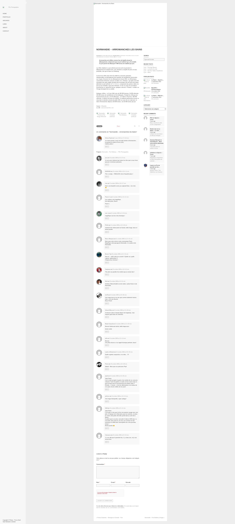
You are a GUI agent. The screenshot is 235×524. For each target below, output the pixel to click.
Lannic (152, 165)
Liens (5, 24)
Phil (151, 118)
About (5, 27)
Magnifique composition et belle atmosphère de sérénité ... (156, 159)
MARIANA (108, 171)
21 (134, 126)
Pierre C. (107, 197)
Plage (136, 55)
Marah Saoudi (109, 324)
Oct (116, 56)
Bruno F (107, 254)
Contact (6, 31)
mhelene (152, 152)
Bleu (133, 55)
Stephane (107, 269)
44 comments (155, 83)
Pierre (104, 55)
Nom (98, 482)
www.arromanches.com (107, 107)
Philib (107, 225)
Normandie (110, 55)
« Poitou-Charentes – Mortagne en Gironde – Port (109, 517)
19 (118, 56)
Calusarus (108, 435)
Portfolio (6, 17)
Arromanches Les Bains (102, 56)
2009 (120, 56)
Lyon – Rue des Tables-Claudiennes (153, 70)
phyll (106, 376)
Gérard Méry (108, 310)
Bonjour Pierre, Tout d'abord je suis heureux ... (156, 172)
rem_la (107, 213)
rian (106, 183)
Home (5, 13)
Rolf (106, 281)
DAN (106, 408)
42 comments (155, 99)
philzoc (107, 396)
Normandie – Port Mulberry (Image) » (154, 517)
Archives (6, 20)
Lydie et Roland (109, 352)
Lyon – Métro (147, 72)
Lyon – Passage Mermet (150, 67)
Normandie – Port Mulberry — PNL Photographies (115, 152)
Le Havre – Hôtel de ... (157, 95)
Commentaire (100, 464)
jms (106, 157)
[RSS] (13, 3)
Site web (128, 482)
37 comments (155, 92)
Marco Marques (109, 238)
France (111, 56)
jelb (106, 338)
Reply (107, 146)
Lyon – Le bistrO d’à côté (150, 69)
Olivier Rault (108, 138)
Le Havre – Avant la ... (157, 80)
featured (128, 55)
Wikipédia (103, 106)
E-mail (113, 482)
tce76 (106, 295)
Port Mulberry (115, 84)
